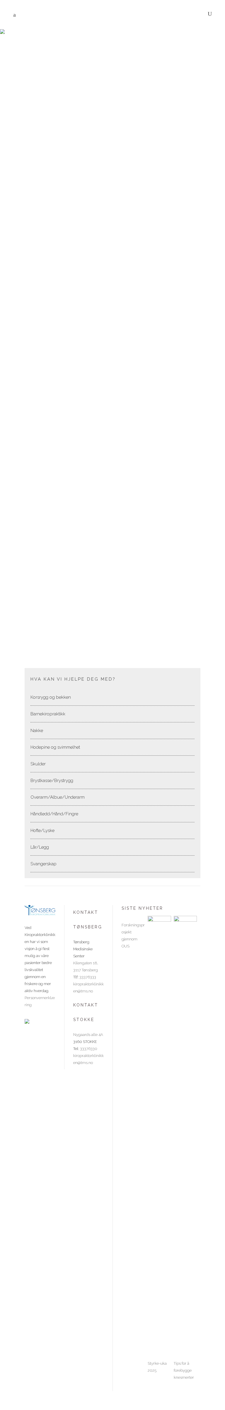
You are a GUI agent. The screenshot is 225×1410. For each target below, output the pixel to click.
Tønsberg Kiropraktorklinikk (85, 60)
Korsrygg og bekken (50, 697)
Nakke (36, 730)
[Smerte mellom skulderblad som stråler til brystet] (110, 482)
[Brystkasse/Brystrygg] (110, 169)
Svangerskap (43, 863)
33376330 (88, 1048)
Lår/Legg (39, 847)
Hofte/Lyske (42, 830)
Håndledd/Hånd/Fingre (54, 813)
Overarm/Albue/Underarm (57, 797)
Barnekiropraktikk (47, 714)
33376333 (87, 977)
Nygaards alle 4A (88, 1034)
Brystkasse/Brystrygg (45, 308)
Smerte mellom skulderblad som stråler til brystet (72, 621)
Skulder (38, 764)
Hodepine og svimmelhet (55, 747)
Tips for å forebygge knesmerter (184, 1370)
